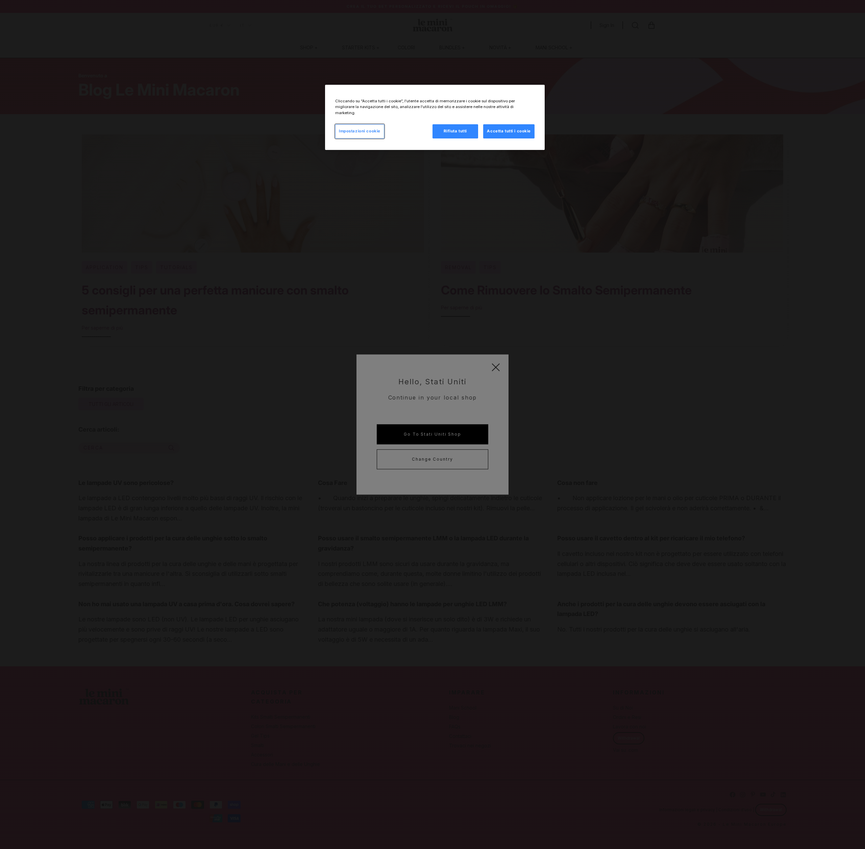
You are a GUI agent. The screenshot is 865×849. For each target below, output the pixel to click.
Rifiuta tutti (455, 131)
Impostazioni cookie (359, 131)
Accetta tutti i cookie (509, 131)
